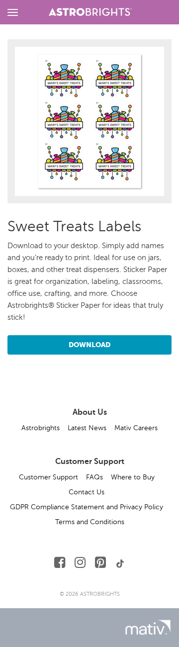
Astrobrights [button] (40, 428)
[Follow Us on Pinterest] (100, 562)
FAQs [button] (94, 477)
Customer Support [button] (48, 477)
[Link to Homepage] (90, 10)
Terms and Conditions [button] (89, 522)
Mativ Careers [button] (136, 428)
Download (89, 345)
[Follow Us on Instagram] (80, 562)
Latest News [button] (87, 428)
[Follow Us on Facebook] (59, 562)
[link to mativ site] (148, 627)
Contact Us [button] (86, 492)
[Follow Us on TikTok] (120, 562)
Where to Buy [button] (133, 477)
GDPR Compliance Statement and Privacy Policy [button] (86, 507)
